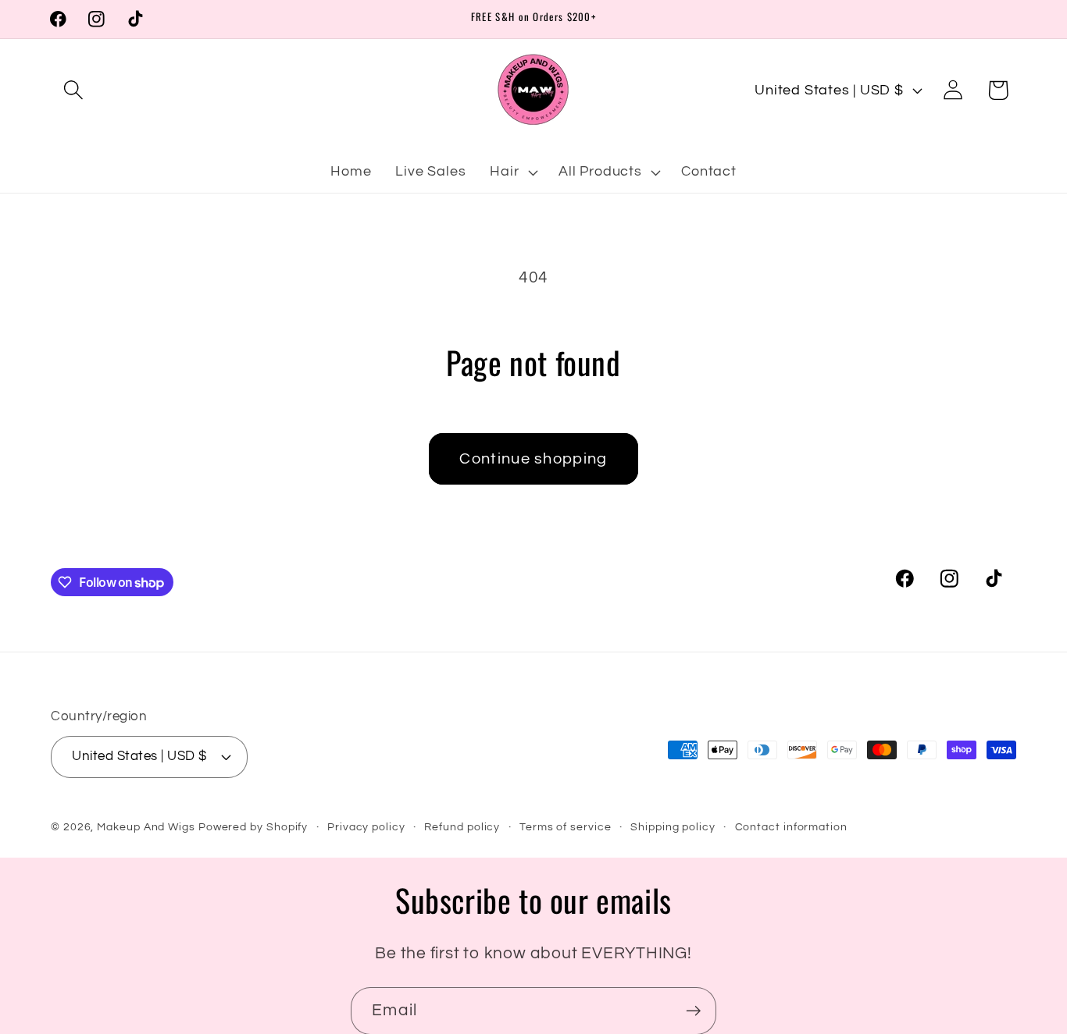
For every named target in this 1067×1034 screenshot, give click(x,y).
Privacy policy (366, 826)
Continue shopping (533, 459)
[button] (73, 90)
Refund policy (462, 826)
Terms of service (565, 826)
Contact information (791, 826)
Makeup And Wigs (146, 826)
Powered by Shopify (253, 826)
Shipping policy (672, 826)
